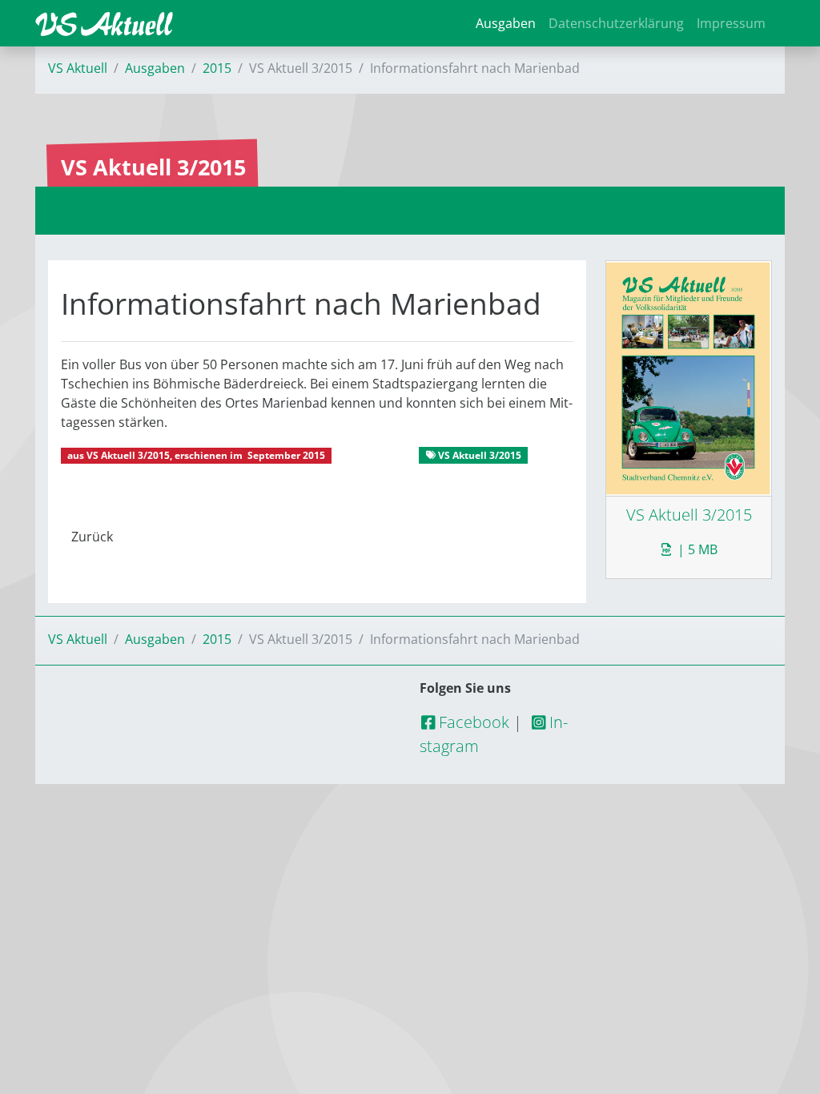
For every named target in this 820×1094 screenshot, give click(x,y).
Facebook (472, 722)
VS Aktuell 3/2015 (128, 455)
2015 (217, 68)
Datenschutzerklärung (616, 23)
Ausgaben (506, 23)
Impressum (731, 23)
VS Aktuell (77, 68)
